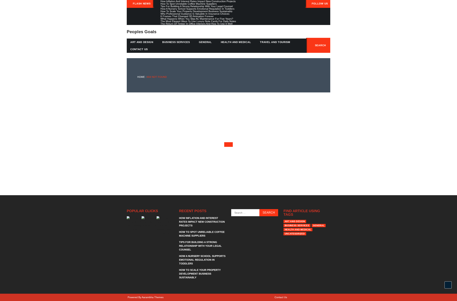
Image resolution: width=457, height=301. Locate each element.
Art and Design (141, 42)
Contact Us (139, 49)
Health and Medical (236, 42)
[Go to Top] (448, 285)
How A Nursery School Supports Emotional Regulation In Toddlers (202, 260)
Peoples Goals (141, 31)
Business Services (176, 42)
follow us (320, 3)
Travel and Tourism (275, 42)
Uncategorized (295, 233)
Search (320, 45)
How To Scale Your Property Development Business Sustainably (200, 274)
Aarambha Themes (153, 297)
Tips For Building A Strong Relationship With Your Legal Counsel (200, 246)
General (205, 42)
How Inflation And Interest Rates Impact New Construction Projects (202, 222)
